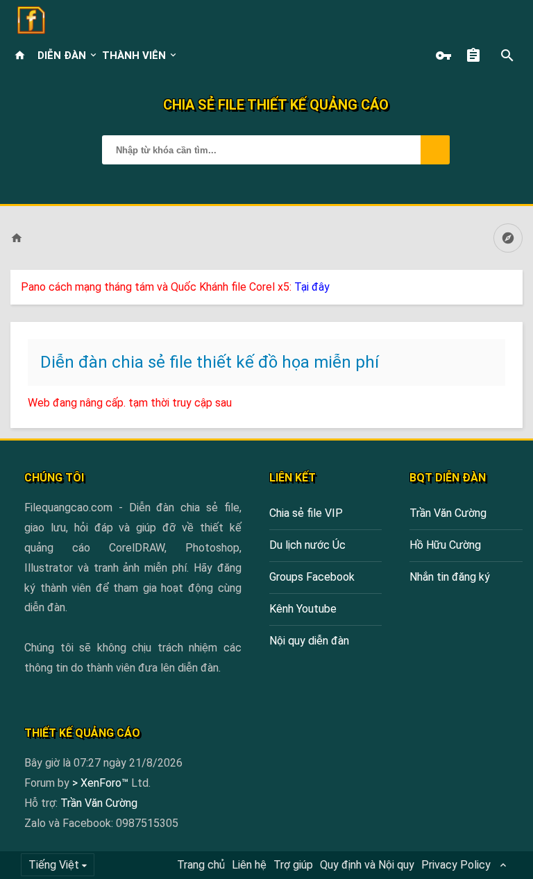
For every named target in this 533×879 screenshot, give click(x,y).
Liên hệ (249, 864)
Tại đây (312, 286)
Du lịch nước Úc (307, 545)
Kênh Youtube (303, 608)
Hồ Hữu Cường (445, 545)
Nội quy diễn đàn (309, 640)
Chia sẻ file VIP (306, 513)
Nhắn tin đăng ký (449, 576)
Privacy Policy (456, 864)
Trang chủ (201, 864)
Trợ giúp (293, 864)
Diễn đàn (61, 55)
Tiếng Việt (53, 864)
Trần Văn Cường (448, 513)
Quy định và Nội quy (367, 864)
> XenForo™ (101, 783)
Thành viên (134, 55)
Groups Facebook (312, 576)
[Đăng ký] (477, 55)
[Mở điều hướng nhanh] (508, 238)
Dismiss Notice (513, 283)
